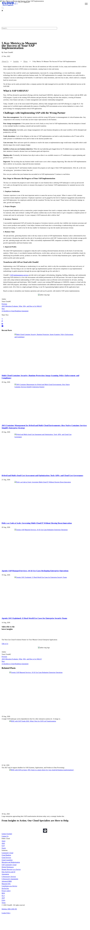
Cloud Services (6, 857)
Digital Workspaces (8, 867)
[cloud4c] (10, 6)
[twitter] (2, 319)
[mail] (2, 326)
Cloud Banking (6, 855)
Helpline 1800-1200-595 (9, 909)
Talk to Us (5, 643)
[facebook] (2, 321)
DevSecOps (5, 888)
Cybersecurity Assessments (10, 879)
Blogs (25, 61)
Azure (3, 841)
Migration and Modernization (11, 862)
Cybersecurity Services (9, 876)
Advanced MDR (7, 881)
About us (5, 61)
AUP (3, 898)
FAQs (3, 900)
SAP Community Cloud (9, 865)
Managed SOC (6, 884)
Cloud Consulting (7, 860)
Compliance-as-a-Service (9, 886)
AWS (3, 843)
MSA (3, 893)
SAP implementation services (19, 275)
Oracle (4, 848)
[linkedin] (2, 324)
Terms (3, 902)
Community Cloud (7, 853)
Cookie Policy (6, 913)
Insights (16, 61)
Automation (5, 874)
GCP (3, 846)
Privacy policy (6, 891)
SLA (3, 895)
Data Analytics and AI (8, 872)
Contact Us (5, 836)
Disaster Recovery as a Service (11, 869)
